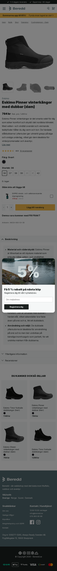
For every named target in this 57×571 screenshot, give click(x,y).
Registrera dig (16, 307)
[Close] (49, 263)
